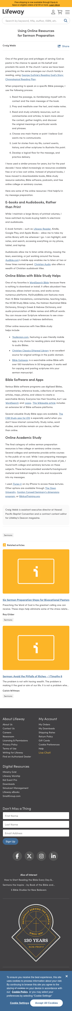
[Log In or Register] (53, 12)
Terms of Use (9, 748)
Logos (28, 402)
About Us (7, 724)
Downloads (9, 784)
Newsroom (8, 736)
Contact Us (9, 728)
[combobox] (36, 20)
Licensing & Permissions (15, 740)
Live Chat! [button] (45, 752)
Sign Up (10, 841)
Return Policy (46, 736)
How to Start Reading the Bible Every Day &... (28, 879)
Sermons (8, 535)
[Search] (65, 20)
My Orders (44, 724)
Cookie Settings (19, 1002)
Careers (7, 732)
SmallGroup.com (11, 796)
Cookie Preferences (49, 744)
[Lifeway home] (13, 12)
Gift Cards (44, 740)
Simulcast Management (15, 788)
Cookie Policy (20, 991)
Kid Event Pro (10, 780)
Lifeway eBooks (11, 792)
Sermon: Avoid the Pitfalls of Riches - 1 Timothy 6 (32, 676)
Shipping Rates (47, 732)
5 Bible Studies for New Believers (28, 889)
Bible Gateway (20, 360)
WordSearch (12, 402)
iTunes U (17, 483)
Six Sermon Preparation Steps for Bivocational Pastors (36, 600)
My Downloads (47, 728)
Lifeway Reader (42, 228)
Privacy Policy (10, 744)
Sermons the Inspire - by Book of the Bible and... (29, 884)
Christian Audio (42, 264)
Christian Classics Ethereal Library (30, 350)
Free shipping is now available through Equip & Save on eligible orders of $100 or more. (36, 3)
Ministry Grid (9, 771)
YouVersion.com (20, 337)
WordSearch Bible (39, 282)
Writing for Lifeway (13, 752)
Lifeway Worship (11, 775)
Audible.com (12, 260)
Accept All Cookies (46, 1002)
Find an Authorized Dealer (17, 756)
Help (41, 748)
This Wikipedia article (44, 402)
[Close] (66, 976)
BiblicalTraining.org (29, 496)
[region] (36, 991)
